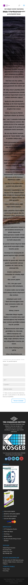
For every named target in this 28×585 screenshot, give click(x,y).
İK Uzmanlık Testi (7, 549)
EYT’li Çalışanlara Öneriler (10, 529)
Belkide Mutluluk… (8, 536)
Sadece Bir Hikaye (8, 531)
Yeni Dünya (6, 534)
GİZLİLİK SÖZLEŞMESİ (10, 518)
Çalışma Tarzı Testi (7, 551)
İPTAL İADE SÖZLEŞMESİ (10, 516)
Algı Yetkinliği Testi (7, 553)
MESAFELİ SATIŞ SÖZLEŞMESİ (12, 513)
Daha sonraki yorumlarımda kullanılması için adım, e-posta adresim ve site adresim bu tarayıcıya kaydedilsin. (14, 394)
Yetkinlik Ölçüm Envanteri (9, 547)
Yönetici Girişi (6, 569)
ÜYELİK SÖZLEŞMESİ (9, 511)
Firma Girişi (5, 570)
